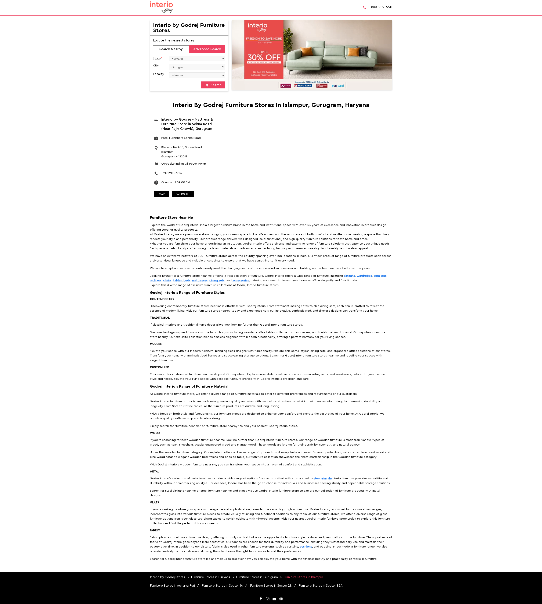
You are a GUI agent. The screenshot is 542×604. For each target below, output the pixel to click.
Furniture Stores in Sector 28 (271, 585)
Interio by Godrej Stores (168, 577)
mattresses (200, 280)
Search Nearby (171, 49)
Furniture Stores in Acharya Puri (172, 585)
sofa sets (380, 275)
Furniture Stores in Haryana (210, 577)
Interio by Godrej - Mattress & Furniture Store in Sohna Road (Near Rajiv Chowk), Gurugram (187, 124)
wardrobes (364, 275)
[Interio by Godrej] (161, 7)
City (156, 65)
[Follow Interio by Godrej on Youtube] (274, 598)
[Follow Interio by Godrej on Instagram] (268, 598)
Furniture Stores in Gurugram (257, 577)
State (157, 58)
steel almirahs (323, 478)
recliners (156, 280)
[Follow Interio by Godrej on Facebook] (261, 598)
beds (187, 280)
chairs (167, 280)
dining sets (217, 280)
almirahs (349, 275)
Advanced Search (207, 49)
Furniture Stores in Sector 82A (321, 585)
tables (177, 280)
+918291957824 (171, 173)
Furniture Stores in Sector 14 (222, 585)
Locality (158, 74)
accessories (240, 280)
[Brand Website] (281, 598)
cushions (306, 546)
